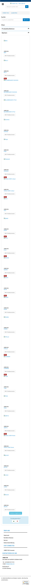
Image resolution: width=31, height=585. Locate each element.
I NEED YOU (5, 13)
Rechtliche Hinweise (8, 538)
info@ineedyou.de (10, 564)
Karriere (6, 540)
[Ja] (14, 521)
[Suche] (26, 6)
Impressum (6, 535)
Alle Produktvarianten (10, 55)
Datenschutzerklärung (9, 543)
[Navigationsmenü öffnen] (3, 4)
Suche (3, 17)
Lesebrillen (14, 13)
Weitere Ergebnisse (15, 513)
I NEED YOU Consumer (9, 550)
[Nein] (17, 521)
